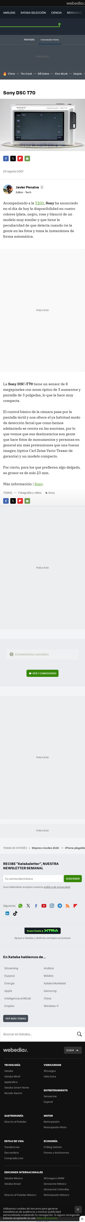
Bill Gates (43, 73)
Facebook (6, 158)
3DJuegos (50, 1071)
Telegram (60, 905)
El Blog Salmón (53, 1147)
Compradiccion (13, 1158)
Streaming (11, 968)
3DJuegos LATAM (54, 1178)
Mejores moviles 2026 (45, 848)
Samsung (50, 991)
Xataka (8, 1071)
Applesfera (11, 1082)
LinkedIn (7, 913)
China (11, 73)
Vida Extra (50, 1076)
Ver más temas (15, 1018)
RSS (67, 905)
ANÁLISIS (9, 12)
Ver (44, 673)
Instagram (52, 905)
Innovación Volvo (50, 39)
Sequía (77, 73)
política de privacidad (57, 887)
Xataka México (13, 1178)
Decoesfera (11, 1152)
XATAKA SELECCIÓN (33, 12)
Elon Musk (61, 73)
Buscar (79, 1034)
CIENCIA (56, 12)
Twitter (13, 158)
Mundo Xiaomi (13, 1093)
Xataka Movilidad (55, 983)
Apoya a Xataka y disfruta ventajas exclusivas (42, 938)
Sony (38, 484)
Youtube (44, 905)
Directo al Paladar (15, 1121)
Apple (8, 991)
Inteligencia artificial (17, 998)
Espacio (9, 976)
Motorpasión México (56, 1195)
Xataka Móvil (12, 1076)
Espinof (48, 1102)
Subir (70, 1050)
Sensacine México (55, 1183)
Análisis (49, 968)
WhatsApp (20, 905)
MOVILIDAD (74, 12)
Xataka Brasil (12, 1183)
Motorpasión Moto (55, 1127)
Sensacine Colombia (56, 1189)
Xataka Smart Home (16, 1087)
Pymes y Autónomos (56, 1152)
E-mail (27, 158)
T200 (39, 203)
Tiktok (15, 913)
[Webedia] (75, 3)
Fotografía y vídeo (29, 493)
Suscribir (73, 878)
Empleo (9, 1006)
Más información (47, 1218)
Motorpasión (52, 1121)
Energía (9, 983)
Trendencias (12, 1147)
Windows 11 (51, 1006)
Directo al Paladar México (20, 1195)
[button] (29, 187)
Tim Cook (26, 73)
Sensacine (50, 1096)
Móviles (49, 976)
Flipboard (20, 158)
